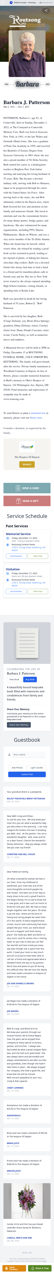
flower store (36, 417)
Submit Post (27, 774)
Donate (27, 464)
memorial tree (38, 413)
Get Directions (16, 556)
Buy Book (30, 679)
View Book (14, 679)
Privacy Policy (19, 1261)
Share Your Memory (18, 724)
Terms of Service (35, 1261)
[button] (27, 1201)
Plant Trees (37, 556)
